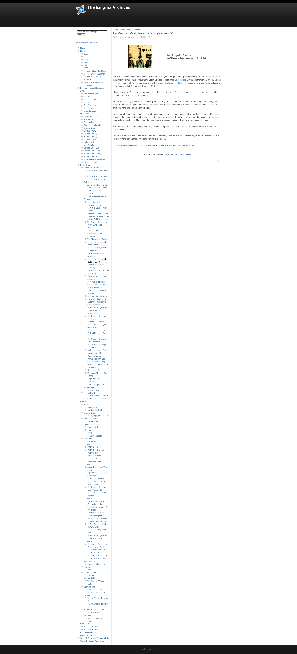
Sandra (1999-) (90, 157)
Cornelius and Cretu (92, 125)
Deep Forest (180, 80)
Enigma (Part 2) (90, 134)
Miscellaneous (90, 111)
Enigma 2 (88, 464)
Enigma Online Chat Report (95, 71)
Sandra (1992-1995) (92, 154)
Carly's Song (206, 83)
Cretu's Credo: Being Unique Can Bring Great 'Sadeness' (97, 364)
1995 (86, 68)
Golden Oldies (93, 313)
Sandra (87, 595)
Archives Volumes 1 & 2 (97, 185)
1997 (86, 62)
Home (115, 30)
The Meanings (90, 108)
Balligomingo (89, 122)
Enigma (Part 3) (90, 137)
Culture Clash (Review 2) (98, 399)
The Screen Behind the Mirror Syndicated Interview (97, 225)
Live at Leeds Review (96, 564)
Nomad (87, 567)
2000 (86, 54)
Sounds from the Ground (94, 610)
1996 (86, 65)
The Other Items (90, 105)
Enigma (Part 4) (90, 139)
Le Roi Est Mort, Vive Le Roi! (178, 154)
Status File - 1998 (91, 627)
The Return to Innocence (185, 83)
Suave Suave (93, 407)
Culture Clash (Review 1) (98, 396)
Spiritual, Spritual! (94, 410)
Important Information (89, 635)
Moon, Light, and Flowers (98, 416)
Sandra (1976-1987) (92, 148)
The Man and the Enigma (98, 239)
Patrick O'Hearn (90, 573)
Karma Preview (93, 427)
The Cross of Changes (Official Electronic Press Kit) (97, 333)
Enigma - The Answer (96, 322)
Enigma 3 (88, 498)
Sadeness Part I (94, 461)
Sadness (169, 83)
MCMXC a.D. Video (95, 450)
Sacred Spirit (89, 393)
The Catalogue (90, 99)
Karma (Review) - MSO (97, 188)
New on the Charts (95, 370)
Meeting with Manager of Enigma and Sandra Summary (94, 77)
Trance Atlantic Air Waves (94, 159)
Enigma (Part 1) (90, 131)
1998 (86, 60)
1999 (86, 57)
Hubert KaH (89, 142)
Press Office (125, 30)
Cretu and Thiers (91, 162)
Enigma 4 (88, 541)
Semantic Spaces (94, 436)
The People (89, 97)
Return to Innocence (95, 478)
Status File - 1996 (91, 630)
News (82, 51)
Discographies (86, 114)
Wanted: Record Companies (92, 641)
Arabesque (88, 119)
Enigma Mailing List (88, 632)
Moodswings (89, 561)
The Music (88, 102)
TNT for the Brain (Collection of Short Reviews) (95, 233)
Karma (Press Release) (97, 196)
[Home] (81, 10)
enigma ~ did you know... (97, 296)
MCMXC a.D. (92, 447)
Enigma (136, 30)
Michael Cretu (150, 86)
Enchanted (88, 439)
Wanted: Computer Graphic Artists (94, 638)
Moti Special (89, 145)
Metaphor (91, 575)
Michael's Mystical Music (97, 385)
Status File (84, 624)
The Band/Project (91, 94)
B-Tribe (87, 404)
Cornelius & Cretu (91, 168)
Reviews (84, 402)
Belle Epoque (93, 421)
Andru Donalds (90, 117)
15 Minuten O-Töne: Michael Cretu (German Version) (97, 290)
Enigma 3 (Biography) (96, 299)
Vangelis (87, 615)
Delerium (88, 182)
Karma (90, 430)
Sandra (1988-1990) (92, 151)
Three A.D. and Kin (95, 613)
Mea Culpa (92, 459)
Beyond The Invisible (192, 105)
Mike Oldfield (89, 387)
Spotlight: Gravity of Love (97, 213)
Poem (89, 433)
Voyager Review (94, 390)
